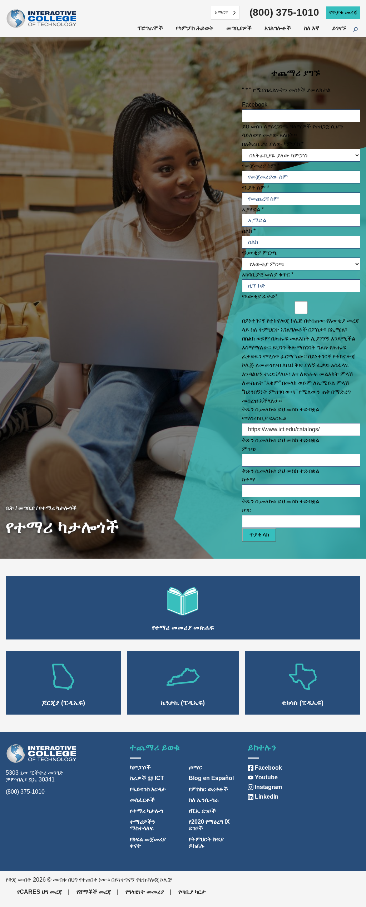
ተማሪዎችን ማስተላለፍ (142, 825)
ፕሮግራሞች (150, 28)
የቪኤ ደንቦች (202, 811)
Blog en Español (211, 778)
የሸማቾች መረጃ (93, 892)
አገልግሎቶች (277, 28)
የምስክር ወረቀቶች (208, 789)
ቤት (10, 508)
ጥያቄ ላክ (259, 534)
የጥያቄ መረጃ (343, 12)
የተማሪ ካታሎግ (146, 811)
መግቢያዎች (239, 28)
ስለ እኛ (311, 28)
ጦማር (195, 767)
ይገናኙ (339, 28)
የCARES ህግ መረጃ (39, 892)
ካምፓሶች (140, 767)
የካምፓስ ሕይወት (194, 28)
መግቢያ (26, 508)
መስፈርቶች (142, 800)
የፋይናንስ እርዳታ (148, 789)
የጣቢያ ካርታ (192, 892)
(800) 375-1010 (284, 12)
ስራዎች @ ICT (147, 778)
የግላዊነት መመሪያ (144, 892)
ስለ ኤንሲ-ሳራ (204, 800)
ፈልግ (359, 30)
